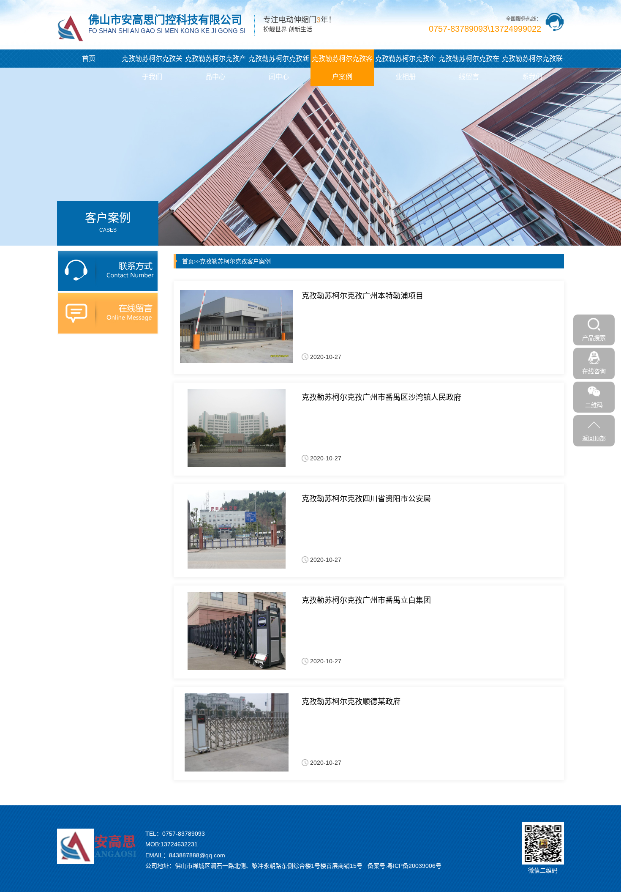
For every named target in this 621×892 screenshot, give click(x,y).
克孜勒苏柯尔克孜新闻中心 (278, 67)
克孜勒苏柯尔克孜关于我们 (152, 67)
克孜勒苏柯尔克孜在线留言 (469, 67)
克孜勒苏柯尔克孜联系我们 (532, 67)
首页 (88, 58)
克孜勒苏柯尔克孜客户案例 (342, 67)
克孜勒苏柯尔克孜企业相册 (405, 67)
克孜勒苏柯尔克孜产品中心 (215, 67)
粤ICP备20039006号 (414, 865)
